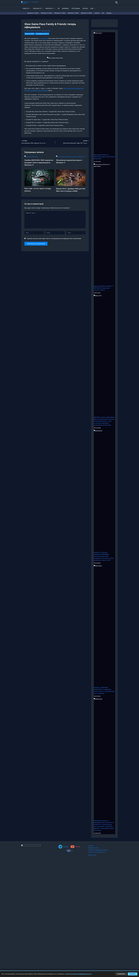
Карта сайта (92, 855)
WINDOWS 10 (37, 8)
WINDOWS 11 (49, 8)
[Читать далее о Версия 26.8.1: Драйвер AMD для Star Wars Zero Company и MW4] (71, 178)
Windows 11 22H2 (33, 13)
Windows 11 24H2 (46, 13)
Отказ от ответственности (96, 852)
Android (97, 13)
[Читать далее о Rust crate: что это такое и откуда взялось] (39, 177)
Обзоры (109, 13)
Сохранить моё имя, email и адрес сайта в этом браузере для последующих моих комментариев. (54, 238)
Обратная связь (93, 848)
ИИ (59, 8)
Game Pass (44, 30)
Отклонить (121, 974)
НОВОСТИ (26, 8)
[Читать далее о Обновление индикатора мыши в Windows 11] (70, 156)
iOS (103, 13)
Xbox (49, 30)
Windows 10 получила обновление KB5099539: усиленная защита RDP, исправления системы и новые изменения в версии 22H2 (104, 556)
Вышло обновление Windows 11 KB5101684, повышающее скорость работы (104, 288)
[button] (116, 2)
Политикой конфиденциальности (80, 974)
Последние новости (42, 34)
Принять (133, 974)
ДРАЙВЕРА (65, 8)
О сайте (90, 845)
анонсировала (43, 38)
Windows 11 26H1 (73, 13)
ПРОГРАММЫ (75, 8)
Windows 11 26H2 (86, 13)
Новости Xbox (29, 34)
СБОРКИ (85, 8)
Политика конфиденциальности (98, 850)
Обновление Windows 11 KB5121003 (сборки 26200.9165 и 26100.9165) (104, 156)
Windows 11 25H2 (59, 13)
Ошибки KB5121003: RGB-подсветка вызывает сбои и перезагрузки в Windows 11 (38, 162)
